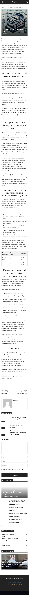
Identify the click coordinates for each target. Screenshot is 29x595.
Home (2, 7)
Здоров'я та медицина (13, 522)
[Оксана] (7, 403)
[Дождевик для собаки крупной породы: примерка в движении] (4, 515)
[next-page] (5, 526)
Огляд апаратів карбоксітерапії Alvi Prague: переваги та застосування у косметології (13, 492)
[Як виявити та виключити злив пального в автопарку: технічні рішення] (5, 433)
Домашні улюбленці (13, 516)
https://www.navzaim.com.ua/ (14, 584)
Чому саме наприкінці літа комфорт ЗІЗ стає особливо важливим (18, 425)
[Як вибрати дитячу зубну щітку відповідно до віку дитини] (4, 521)
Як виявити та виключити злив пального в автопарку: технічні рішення (18, 432)
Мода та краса (6, 496)
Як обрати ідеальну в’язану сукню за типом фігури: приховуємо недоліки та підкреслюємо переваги (17, 501)
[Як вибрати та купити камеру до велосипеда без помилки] (5, 419)
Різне (6, 7)
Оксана (15, 400)
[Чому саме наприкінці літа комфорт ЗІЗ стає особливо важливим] (5, 426)
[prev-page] (2, 526)
